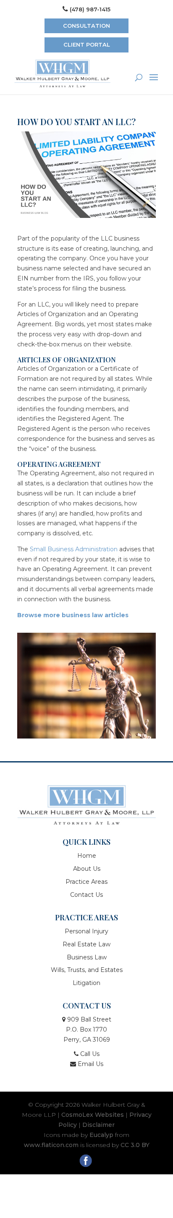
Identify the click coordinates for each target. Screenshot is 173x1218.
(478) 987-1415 (90, 9)
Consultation (86, 25)
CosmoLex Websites (92, 1114)
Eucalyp (101, 1135)
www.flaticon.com (51, 1145)
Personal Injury (86, 931)
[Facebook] (86, 1161)
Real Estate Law (86, 944)
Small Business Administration (74, 549)
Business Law (87, 957)
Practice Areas (86, 881)
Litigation (86, 983)
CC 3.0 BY (135, 1145)
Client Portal (86, 44)
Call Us (89, 1054)
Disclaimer (98, 1125)
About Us (86, 868)
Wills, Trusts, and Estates (87, 970)
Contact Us (86, 894)
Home (86, 855)
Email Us (89, 1064)
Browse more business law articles (72, 615)
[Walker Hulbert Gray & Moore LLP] (86, 805)
